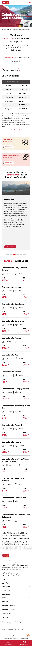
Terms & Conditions (7, 629)
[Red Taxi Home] (6, 2)
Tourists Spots (22, 57)
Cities (9, 29)
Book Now (8, 146)
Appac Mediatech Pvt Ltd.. (22, 638)
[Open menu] (29, 2)
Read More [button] (14, 130)
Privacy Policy (19, 629)
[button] (7, 254)
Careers (5, 618)
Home (4, 29)
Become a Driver (8, 609)
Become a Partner (9, 605)
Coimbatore (9, 57)
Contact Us (6, 613)
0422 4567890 (12, 70)
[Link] (3, 574)
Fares (16, 61)
